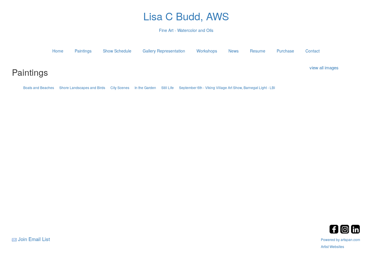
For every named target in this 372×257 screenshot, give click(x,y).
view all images (324, 67)
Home (57, 51)
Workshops (206, 51)
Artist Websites (332, 246)
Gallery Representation (164, 51)
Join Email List (34, 238)
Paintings (83, 51)
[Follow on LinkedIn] (355, 232)
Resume (257, 51)
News (233, 51)
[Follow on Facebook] (334, 232)
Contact (312, 51)
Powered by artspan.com (340, 239)
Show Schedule (117, 51)
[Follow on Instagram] (345, 232)
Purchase (285, 51)
